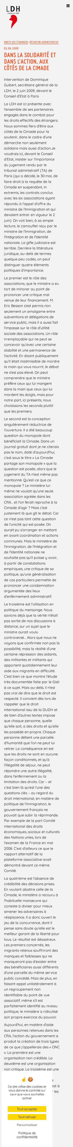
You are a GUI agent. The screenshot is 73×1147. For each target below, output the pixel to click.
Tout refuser (27, 1117)
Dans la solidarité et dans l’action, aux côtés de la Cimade (30, 61)
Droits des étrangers (16, 42)
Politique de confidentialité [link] (27, 1135)
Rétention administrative (44, 42)
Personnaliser (27, 1125)
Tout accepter (27, 1109)
